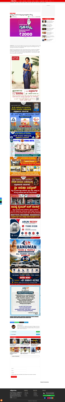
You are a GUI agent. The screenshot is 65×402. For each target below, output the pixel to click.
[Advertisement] (25, 8)
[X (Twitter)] (1, 202)
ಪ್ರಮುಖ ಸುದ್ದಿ (14, 13)
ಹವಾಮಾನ (39, 2)
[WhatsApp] (1, 200)
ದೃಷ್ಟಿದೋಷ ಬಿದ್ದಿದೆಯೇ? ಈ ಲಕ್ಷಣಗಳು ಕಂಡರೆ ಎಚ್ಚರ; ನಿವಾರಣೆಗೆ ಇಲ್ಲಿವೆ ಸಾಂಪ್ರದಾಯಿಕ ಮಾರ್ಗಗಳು (35, 345)
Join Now (38, 331)
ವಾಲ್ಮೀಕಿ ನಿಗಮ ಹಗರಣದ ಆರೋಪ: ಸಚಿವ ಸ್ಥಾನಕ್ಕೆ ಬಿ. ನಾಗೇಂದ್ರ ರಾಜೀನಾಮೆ (25, 353)
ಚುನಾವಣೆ (28, 2)
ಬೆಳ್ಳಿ (37, 2)
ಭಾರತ (33, 2)
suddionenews (14, 16)
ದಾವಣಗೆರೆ (19, 2)
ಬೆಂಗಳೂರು (22, 2)
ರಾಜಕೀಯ (25, 2)
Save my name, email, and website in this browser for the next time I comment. (24, 374)
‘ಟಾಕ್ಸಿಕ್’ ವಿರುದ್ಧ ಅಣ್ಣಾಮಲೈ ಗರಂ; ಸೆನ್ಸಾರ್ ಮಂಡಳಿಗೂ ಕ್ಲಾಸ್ (35, 353)
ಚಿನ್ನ (35, 2)
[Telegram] (1, 203)
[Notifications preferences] (1, 400)
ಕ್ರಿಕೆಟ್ (31, 2)
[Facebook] (1, 198)
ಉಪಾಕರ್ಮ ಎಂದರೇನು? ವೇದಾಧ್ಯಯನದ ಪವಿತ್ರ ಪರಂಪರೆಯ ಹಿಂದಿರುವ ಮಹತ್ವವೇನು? (14, 353)
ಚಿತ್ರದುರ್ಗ (16, 2)
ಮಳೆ (29, 2)
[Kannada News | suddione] (14, 1)
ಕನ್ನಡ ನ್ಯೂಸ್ (45, 2)
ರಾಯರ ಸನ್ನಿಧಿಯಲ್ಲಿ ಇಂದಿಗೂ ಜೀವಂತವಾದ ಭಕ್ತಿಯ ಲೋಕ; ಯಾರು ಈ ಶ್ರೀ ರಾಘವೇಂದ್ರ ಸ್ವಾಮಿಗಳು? (15, 345)
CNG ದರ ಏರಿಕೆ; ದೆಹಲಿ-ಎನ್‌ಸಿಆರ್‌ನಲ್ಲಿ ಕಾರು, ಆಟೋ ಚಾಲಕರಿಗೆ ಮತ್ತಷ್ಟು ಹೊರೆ (24, 344)
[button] (53, 1)
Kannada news (12, 2)
